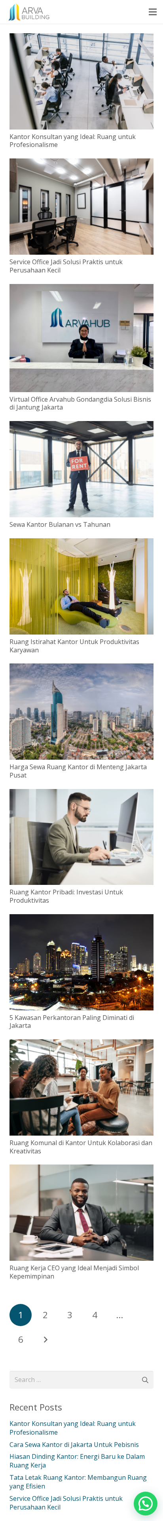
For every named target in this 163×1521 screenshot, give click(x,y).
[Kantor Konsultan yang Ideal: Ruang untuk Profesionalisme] (81, 38)
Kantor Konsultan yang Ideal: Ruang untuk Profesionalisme (72, 140)
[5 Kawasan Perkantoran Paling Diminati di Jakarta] (81, 919)
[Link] (30, 12)
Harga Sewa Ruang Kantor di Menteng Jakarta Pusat (78, 771)
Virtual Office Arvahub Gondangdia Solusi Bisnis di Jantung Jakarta (80, 403)
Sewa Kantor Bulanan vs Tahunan (59, 524)
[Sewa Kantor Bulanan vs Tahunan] (81, 426)
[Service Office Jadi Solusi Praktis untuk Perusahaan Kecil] (81, 164)
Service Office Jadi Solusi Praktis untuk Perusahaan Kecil (66, 265)
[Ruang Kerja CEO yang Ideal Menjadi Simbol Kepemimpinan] (81, 1170)
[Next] (45, 1339)
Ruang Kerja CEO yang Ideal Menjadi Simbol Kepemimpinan (74, 1272)
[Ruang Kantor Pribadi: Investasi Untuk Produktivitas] (81, 794)
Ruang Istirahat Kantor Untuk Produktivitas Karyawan (74, 645)
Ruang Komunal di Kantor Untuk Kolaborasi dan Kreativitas (80, 1146)
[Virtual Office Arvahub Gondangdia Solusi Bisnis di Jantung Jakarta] (81, 289)
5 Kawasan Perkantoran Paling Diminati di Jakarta (71, 1021)
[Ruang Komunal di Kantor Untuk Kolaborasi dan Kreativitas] (81, 1045)
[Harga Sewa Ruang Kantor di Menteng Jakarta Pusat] (81, 669)
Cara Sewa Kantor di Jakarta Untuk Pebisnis (74, 1444)
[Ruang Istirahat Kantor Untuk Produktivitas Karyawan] (81, 543)
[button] (145, 1503)
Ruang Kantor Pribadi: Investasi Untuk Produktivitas (66, 896)
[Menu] (153, 12)
